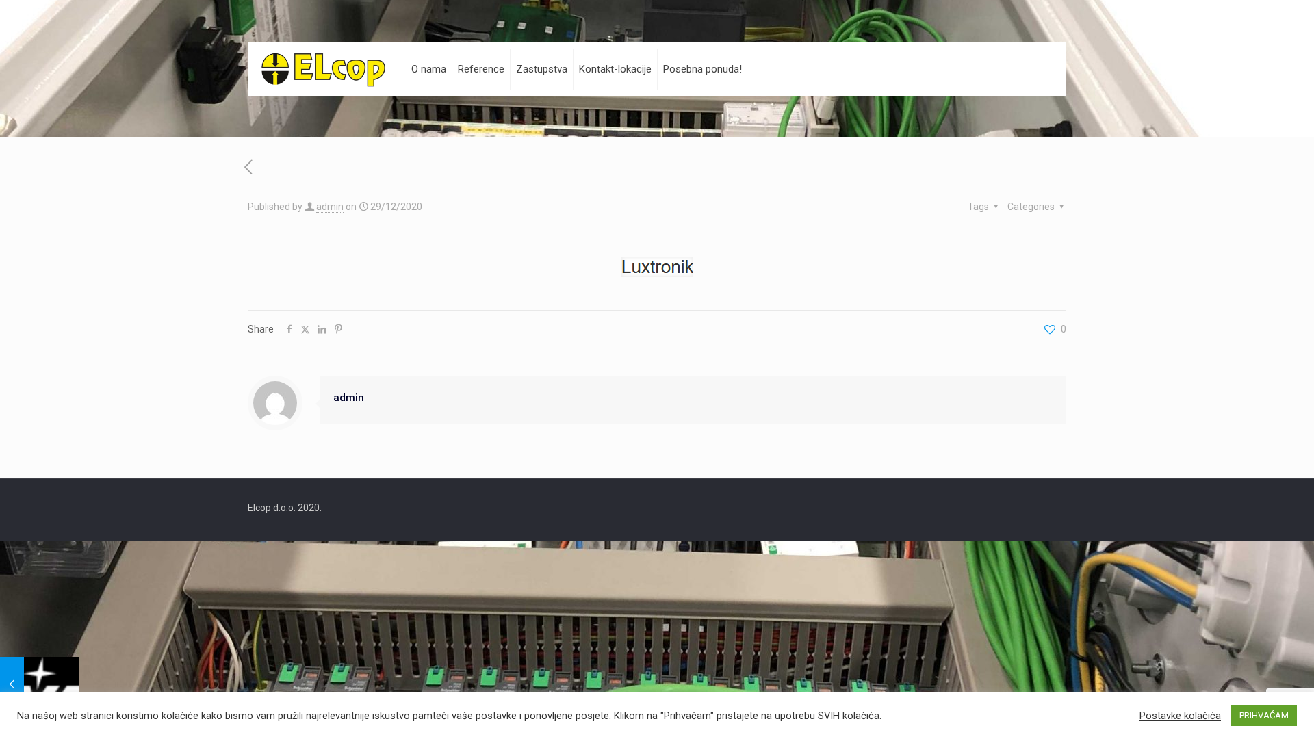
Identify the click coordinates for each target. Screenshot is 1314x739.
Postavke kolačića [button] (1180, 716)
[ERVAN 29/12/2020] (39, 684)
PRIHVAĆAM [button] (1264, 715)
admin (330, 206)
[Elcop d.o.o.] (323, 69)
